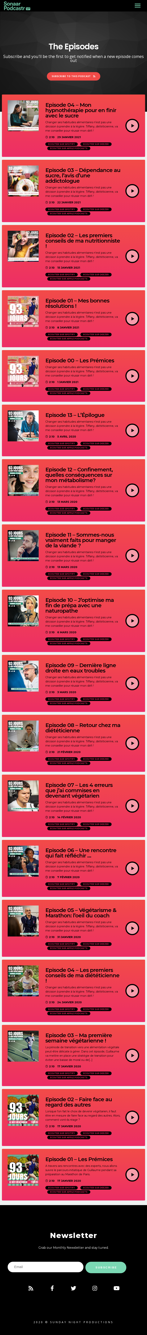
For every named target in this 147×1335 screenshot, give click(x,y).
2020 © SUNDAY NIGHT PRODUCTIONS (73, 1322)
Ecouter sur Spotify (61, 144)
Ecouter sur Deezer (96, 144)
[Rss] (30, 1288)
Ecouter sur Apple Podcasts (68, 148)
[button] (73, 76)
